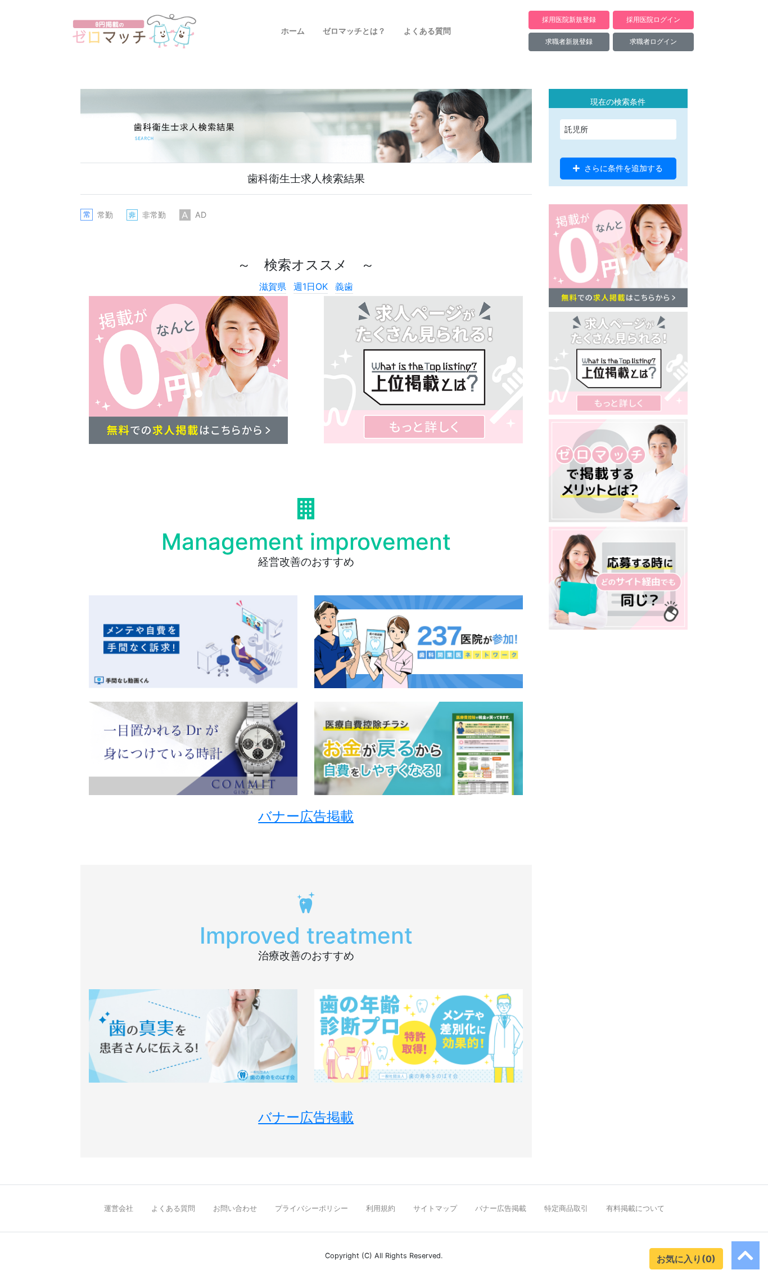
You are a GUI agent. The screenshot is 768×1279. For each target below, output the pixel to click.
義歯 (344, 286)
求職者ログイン (653, 41)
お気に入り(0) (686, 1258)
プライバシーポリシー (311, 1208)
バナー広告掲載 (500, 1208)
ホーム (293, 30)
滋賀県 (272, 286)
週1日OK (310, 286)
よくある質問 (427, 30)
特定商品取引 (566, 1208)
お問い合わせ (235, 1208)
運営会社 (118, 1208)
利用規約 (380, 1208)
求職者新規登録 (569, 41)
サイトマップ (435, 1208)
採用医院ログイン (653, 19)
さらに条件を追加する (623, 168)
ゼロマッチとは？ (354, 30)
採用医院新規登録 (569, 19)
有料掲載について (635, 1208)
